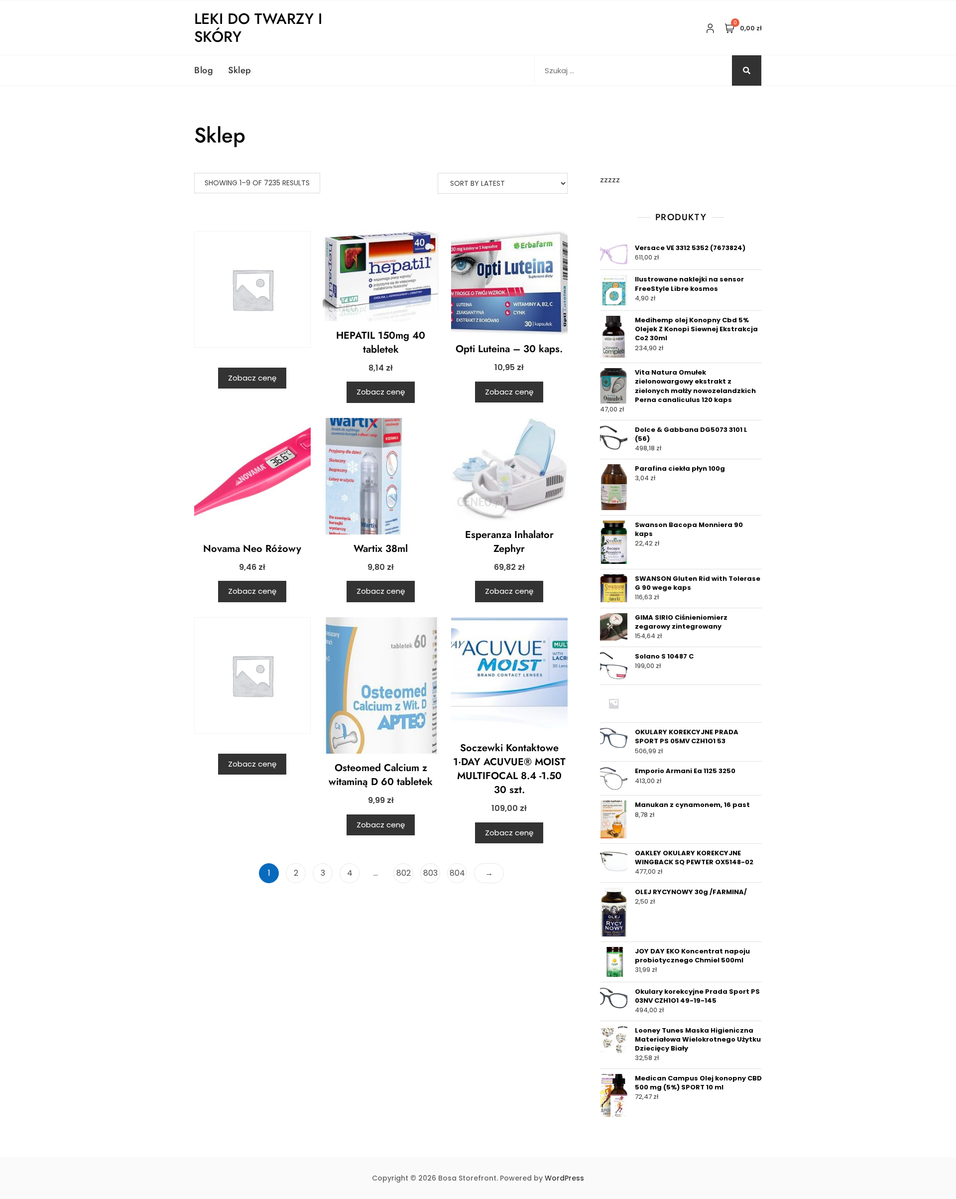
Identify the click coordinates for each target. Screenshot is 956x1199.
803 (430, 873)
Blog (203, 70)
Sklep (239, 70)
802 (403, 873)
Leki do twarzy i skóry (258, 27)
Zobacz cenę (252, 378)
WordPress (564, 1178)
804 (457, 873)
